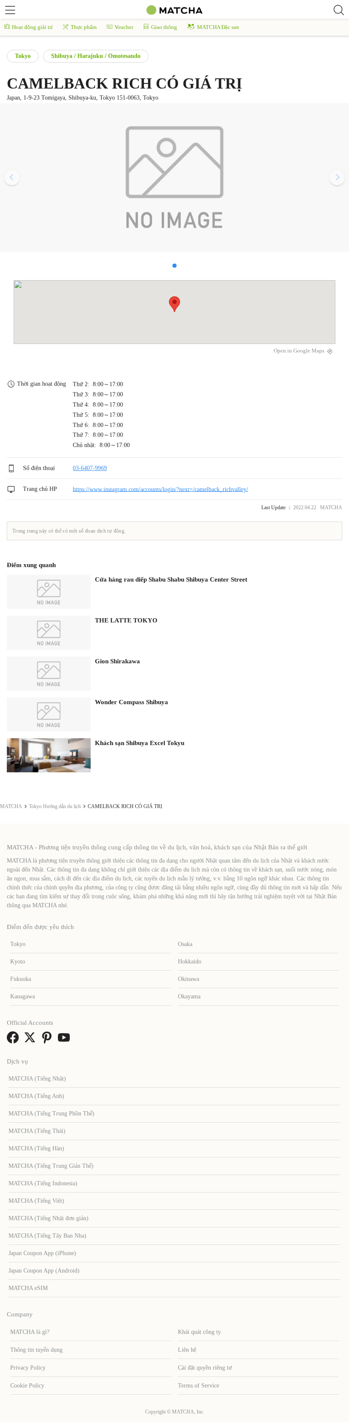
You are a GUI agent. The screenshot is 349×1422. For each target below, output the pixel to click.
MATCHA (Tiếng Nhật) (37, 1078)
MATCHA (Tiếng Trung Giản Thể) (51, 1166)
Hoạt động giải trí (32, 27)
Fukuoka (20, 979)
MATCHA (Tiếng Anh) (36, 1096)
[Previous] (12, 177)
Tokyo (23, 56)
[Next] (337, 177)
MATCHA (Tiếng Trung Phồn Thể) (51, 1113)
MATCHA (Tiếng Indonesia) (43, 1183)
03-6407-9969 (90, 468)
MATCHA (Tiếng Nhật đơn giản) (49, 1218)
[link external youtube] (65, 1040)
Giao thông (164, 27)
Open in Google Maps (299, 351)
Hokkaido (189, 961)
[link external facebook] (14, 1040)
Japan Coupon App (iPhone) (42, 1253)
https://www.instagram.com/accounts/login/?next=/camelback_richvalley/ (160, 489)
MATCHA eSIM (28, 1288)
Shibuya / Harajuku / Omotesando (95, 56)
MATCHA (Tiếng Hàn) (36, 1148)
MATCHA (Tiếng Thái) (37, 1131)
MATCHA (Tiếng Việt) (36, 1201)
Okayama (189, 996)
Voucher (123, 27)
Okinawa (188, 979)
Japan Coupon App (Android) (44, 1270)
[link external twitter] (31, 1040)
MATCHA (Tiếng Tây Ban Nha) (47, 1236)
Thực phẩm (84, 27)
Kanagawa (22, 996)
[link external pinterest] (48, 1040)
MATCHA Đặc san (218, 27)
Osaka (185, 944)
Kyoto (17, 961)
